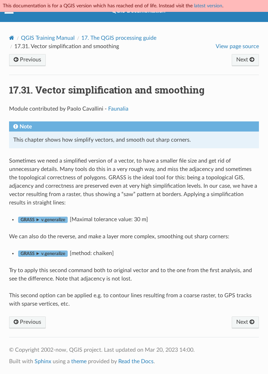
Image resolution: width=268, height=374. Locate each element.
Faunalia (118, 109)
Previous (29, 59)
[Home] (11, 38)
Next (243, 59)
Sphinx (43, 361)
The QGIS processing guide (118, 38)
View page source (237, 46)
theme (79, 361)
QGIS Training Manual (48, 38)
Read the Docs (136, 361)
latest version (208, 5)
